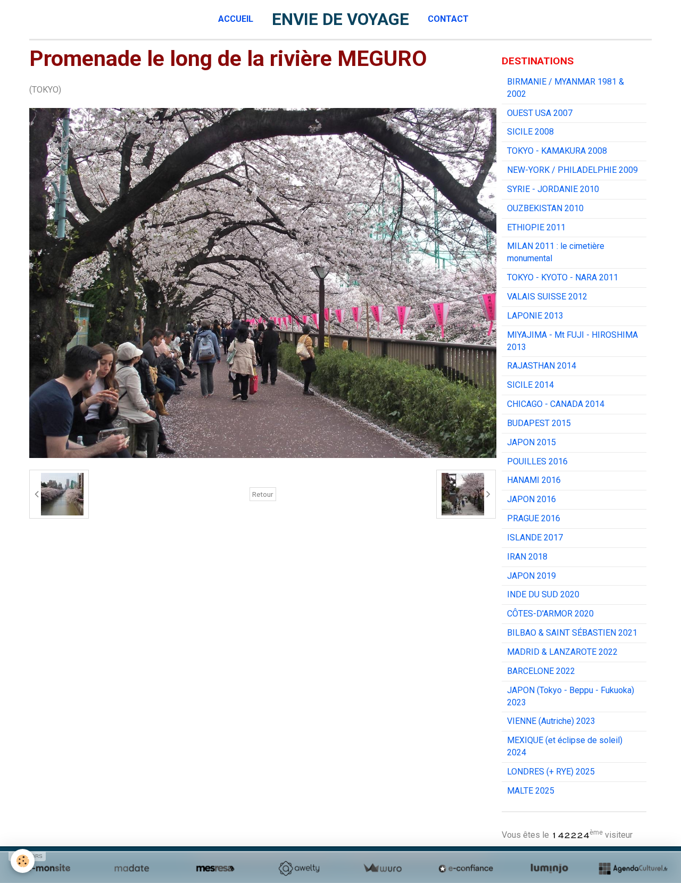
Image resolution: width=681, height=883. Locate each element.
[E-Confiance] (465, 868)
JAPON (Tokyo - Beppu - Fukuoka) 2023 (570, 696)
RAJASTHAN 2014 (541, 366)
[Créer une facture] (382, 868)
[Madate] (131, 868)
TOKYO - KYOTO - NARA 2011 (562, 277)
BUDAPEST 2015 (539, 423)
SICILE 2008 (530, 132)
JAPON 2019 (531, 576)
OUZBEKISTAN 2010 (545, 208)
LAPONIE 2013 (535, 316)
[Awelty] (298, 868)
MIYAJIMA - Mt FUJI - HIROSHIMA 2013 (572, 341)
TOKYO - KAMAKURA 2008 (557, 151)
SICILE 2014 (530, 385)
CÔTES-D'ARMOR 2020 (550, 614)
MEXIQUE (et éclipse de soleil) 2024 (564, 746)
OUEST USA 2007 (539, 113)
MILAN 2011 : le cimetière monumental (555, 252)
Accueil (235, 19)
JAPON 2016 (531, 499)
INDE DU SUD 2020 (543, 594)
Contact (448, 19)
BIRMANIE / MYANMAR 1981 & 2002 (565, 88)
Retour (262, 494)
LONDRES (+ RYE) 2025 (551, 772)
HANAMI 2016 (534, 480)
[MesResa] (215, 868)
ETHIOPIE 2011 (536, 227)
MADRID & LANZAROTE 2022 (562, 652)
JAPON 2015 (531, 442)
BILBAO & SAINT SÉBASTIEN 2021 (572, 633)
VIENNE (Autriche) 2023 (551, 721)
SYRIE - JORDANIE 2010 (553, 189)
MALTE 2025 (530, 791)
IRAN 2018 (527, 557)
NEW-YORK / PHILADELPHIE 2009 (572, 170)
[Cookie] (23, 861)
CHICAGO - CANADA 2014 (555, 404)
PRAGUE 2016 (533, 518)
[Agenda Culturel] (632, 868)
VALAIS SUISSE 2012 (547, 296)
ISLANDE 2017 (535, 537)
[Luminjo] (549, 868)
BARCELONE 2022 (541, 671)
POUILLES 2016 (537, 461)
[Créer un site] (48, 868)
